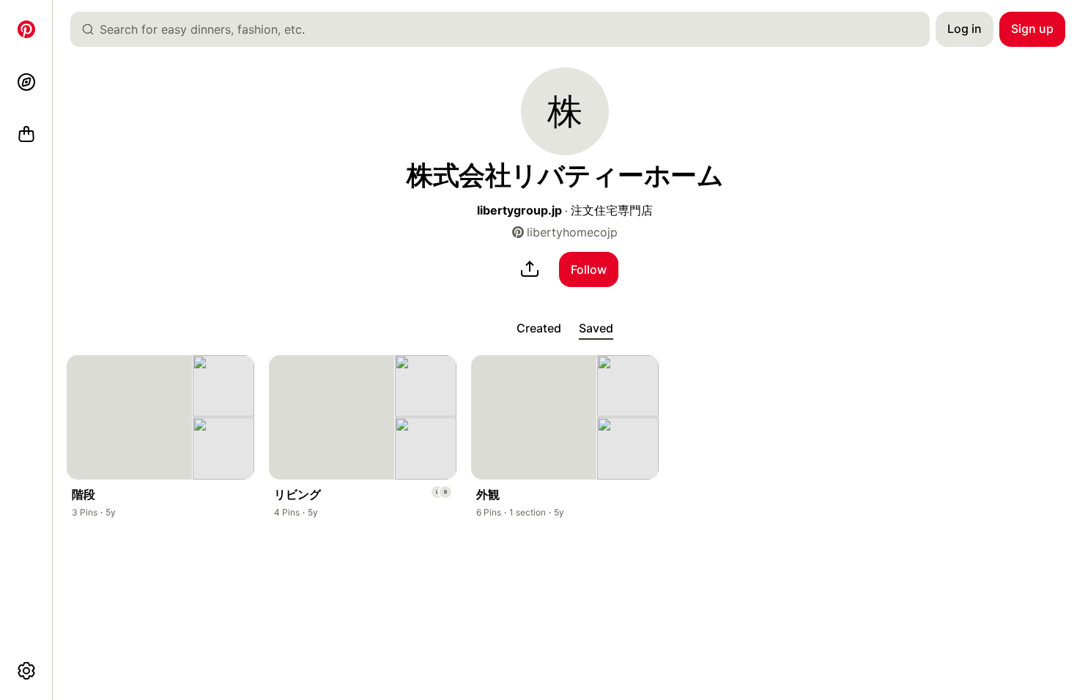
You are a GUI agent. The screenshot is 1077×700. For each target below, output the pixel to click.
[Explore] (26, 82)
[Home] (26, 29)
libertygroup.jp (519, 210)
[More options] (26, 670)
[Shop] (26, 134)
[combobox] (506, 29)
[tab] (539, 328)
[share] (529, 269)
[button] (565, 111)
